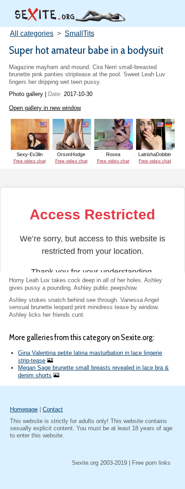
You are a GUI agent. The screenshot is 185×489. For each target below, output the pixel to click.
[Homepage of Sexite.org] (69, 19)
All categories (31, 33)
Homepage (24, 409)
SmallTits (79, 33)
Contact (53, 409)
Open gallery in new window (45, 108)
